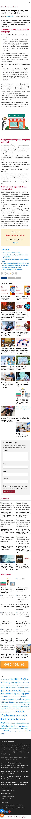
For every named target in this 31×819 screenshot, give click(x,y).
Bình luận (5, 450)
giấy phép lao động (26, 691)
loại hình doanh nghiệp (17, 702)
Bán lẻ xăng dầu (6, 679)
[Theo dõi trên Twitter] (7, 811)
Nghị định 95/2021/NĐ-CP (24, 706)
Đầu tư (6, 731)
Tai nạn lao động (8, 708)
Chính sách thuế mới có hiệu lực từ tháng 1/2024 (7, 605)
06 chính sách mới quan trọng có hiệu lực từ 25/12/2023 (22, 589)
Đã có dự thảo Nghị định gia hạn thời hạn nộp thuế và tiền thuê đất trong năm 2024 (7, 657)
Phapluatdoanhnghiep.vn (20, 817)
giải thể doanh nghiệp (11, 690)
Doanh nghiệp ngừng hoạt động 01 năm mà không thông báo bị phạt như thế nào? (7, 514)
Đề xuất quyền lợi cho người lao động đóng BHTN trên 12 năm (22, 656)
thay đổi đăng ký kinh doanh (5, 711)
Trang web (5, 478)
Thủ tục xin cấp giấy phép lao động (11, 252)
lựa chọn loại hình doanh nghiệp (22, 704)
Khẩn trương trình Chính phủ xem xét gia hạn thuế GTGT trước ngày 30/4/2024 (23, 624)
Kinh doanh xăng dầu (14, 699)
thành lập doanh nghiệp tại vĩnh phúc (22, 723)
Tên (4, 464)
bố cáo (21, 682)
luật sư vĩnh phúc (12, 704)
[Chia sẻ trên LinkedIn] (16, 273)
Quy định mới (14, 7)
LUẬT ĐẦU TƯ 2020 (26, 702)
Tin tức (7, 7)
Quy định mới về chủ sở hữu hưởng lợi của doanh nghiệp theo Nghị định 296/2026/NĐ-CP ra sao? (23, 532)
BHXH (1, 679)
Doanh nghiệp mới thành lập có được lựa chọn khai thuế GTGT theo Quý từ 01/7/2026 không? (23, 514)
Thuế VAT (13, 711)
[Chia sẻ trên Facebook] (5, 273)
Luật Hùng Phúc (10, 16)
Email (4, 471)
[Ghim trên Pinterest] (13, 273)
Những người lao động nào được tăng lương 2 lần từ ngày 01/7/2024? (7, 640)
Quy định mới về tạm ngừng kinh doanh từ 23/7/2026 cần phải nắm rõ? (23, 567)
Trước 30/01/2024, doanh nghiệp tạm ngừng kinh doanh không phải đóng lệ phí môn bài (23, 607)
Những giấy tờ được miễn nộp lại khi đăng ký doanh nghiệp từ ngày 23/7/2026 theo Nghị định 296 (23, 549)
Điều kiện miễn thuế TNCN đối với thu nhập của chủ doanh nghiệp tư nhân (7, 532)
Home (2, 7)
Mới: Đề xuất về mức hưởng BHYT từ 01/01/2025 (6, 623)
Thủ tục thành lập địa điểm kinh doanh (12, 269)
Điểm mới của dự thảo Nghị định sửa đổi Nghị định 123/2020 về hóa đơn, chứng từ (7, 590)
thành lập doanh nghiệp (10, 723)
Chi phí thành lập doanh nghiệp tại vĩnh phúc (20, 685)
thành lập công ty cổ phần (18, 715)
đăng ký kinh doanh (21, 731)
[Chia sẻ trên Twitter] (7, 273)
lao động (9, 702)
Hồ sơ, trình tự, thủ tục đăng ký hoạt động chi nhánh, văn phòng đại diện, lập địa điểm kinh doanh (6, 568)
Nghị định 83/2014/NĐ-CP (14, 706)
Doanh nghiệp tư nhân (15, 687)
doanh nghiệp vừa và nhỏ (24, 687)
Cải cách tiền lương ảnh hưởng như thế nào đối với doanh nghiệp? (22, 640)
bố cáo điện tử (25, 682)
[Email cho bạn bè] (10, 273)
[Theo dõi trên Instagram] (4, 811)
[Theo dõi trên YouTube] (9, 811)
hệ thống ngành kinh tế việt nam (14, 696)
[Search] (29, 2)
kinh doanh (8, 699)
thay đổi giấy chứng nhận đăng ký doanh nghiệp (21, 708)
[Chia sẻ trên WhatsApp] (2, 273)
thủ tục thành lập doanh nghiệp (12, 726)
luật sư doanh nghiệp (4, 704)
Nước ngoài (2, 708)
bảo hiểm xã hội (18, 679)
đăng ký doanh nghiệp (13, 731)
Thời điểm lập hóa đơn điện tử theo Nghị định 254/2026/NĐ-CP (6, 547)
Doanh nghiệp (5, 687)
